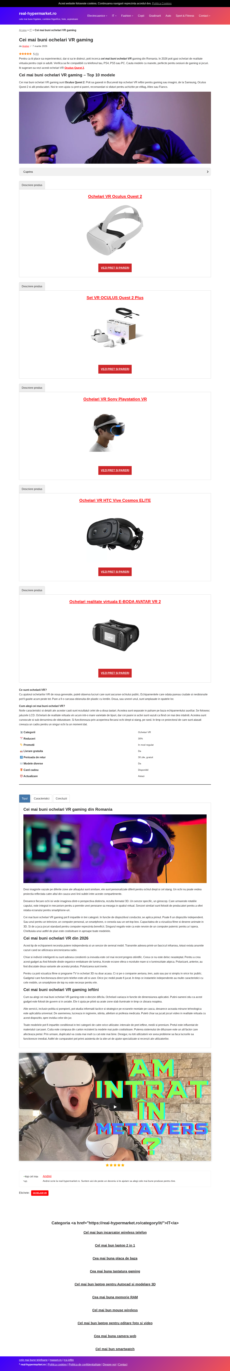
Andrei (25, 46)
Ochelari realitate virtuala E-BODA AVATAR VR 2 (115, 601)
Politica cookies (57, 1364)
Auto (168, 15)
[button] (106, 15)
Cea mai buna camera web (115, 1336)
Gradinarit (155, 15)
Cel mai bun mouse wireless (115, 1310)
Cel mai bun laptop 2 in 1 (115, 1245)
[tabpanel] (115, 233)
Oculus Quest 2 (74, 67)
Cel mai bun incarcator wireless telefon (115, 1232)
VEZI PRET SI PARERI (115, 267)
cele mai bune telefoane (33, 1360)
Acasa (23, 30)
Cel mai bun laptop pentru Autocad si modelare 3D (115, 1284)
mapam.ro (56, 1360)
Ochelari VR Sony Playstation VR (115, 399)
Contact (122, 1364)
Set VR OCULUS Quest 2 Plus (115, 297)
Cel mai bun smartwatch (115, 1349)
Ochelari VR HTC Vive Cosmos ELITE (115, 500)
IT (30, 30)
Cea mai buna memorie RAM (115, 1297)
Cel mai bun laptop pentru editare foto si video (115, 1323)
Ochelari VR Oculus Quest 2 (115, 196)
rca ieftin (69, 1360)
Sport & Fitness (185, 15)
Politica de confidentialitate (85, 1364)
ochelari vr (40, 1193)
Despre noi (109, 1364)
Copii (141, 15)
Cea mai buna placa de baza (115, 1258)
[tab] (32, 185)
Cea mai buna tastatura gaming (115, 1271)
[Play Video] (115, 1107)
